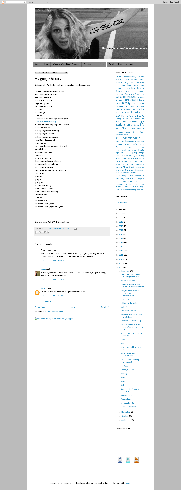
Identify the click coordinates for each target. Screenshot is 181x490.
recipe (141, 153)
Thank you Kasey (127, 370)
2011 (121, 255)
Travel (111, 64)
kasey (43, 269)
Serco (141, 161)
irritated (133, 121)
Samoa (119, 159)
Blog (37, 64)
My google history (128, 403)
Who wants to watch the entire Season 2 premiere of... (132, 327)
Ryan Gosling (138, 156)
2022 (121, 218)
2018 (121, 226)
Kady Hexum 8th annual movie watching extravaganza (130, 293)
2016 (121, 234)
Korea (136, 125)
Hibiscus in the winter (129, 303)
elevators (119, 100)
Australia (132, 83)
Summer (129, 170)
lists (133, 129)
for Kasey (125, 366)
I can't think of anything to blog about (131, 361)
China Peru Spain (131, 91)
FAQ (120, 64)
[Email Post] (75, 228)
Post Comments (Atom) (54, 312)
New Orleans (133, 141)
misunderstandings (129, 138)
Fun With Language (135, 107)
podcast (128, 153)
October (125, 416)
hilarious (137, 112)
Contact (129, 64)
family (126, 103)
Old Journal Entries (132, 147)
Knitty (123, 385)
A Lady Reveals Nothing (52, 228)
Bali (138, 83)
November (125, 412)
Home (72, 307)
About (45, 64)
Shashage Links (127, 164)
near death (121, 141)
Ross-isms (128, 156)
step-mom (120, 170)
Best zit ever (126, 299)
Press (102, 64)
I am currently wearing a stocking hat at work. (130, 275)
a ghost (124, 307)
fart (134, 103)
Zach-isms (140, 190)
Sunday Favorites (130, 173)
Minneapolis (122, 135)
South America (136, 167)
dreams (141, 97)
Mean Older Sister (135, 132)
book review (139, 85)
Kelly (43, 288)
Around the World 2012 (130, 79)
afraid (118, 76)
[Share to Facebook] (45, 232)
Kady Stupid (124, 125)
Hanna (127, 113)
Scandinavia (138, 158)
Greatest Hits (89, 64)
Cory (123, 340)
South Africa (122, 167)
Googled (119, 109)
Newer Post (40, 307)
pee (134, 150)
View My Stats (121, 203)
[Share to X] (42, 232)
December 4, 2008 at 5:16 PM (52, 296)
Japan (142, 122)
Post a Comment (44, 301)
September (126, 420)
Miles (123, 381)
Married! (140, 129)
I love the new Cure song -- (131, 321)
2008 (121, 267)
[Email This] (36, 232)
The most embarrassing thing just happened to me (132, 286)
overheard (126, 150)
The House (131, 178)
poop (134, 153)
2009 (121, 263)
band (142, 83)
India (125, 122)
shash (118, 164)
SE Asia (119, 161)
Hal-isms (120, 113)
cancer (119, 88)
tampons (125, 176)
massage (119, 132)
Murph (123, 343)
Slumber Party (126, 395)
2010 (121, 259)
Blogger (129, 483)
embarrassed (131, 100)
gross (127, 109)
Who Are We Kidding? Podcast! (66, 64)
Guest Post (135, 109)
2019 (121, 222)
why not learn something (126, 190)
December (125, 271)
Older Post (104, 307)
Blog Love (120, 85)
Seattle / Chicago (131, 162)
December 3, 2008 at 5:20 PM (52, 279)
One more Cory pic (128, 311)
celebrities (130, 88)
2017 (121, 230)
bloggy (129, 85)
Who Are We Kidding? (134, 187)
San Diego (127, 159)
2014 (121, 243)
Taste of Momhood (128, 407)
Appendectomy (130, 77)
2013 (121, 247)
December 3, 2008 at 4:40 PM (52, 260)
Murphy (124, 374)
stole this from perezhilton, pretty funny (132, 316)
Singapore (140, 164)
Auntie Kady (122, 82)
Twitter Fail (131, 184)
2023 (121, 214)
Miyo (123, 377)
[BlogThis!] (39, 232)
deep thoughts (130, 97)
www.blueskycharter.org (45, 122)
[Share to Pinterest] (47, 232)
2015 (121, 239)
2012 (121, 251)
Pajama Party (126, 399)
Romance (119, 156)
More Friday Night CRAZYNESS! (128, 354)
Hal (142, 109)
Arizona (141, 77)
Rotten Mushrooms (128, 281)
